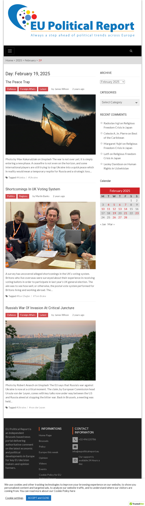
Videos (43, 463)
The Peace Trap (17, 82)
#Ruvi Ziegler (23, 296)
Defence (11, 89)
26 (114, 217)
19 (114, 213)
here (72, 490)
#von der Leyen (37, 407)
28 (125, 217)
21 (125, 213)
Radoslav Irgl (112, 123)
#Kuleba (21, 177)
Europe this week (48, 452)
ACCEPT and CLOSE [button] (38, 497)
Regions (23, 196)
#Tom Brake (39, 296)
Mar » (111, 224)
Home (9, 60)
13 (119, 208)
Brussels (43, 440)
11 (108, 208)
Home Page (45, 435)
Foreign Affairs (27, 89)
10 (103, 208)
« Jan (103, 224)
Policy (42, 446)
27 (119, 217)
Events (43, 469)
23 (136, 213)
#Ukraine (33, 177)
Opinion (43, 457)
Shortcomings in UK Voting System (32, 189)
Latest (43, 89)
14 (125, 208)
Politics (11, 196)
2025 (19, 60)
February (30, 60)
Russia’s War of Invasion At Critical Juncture (39, 308)
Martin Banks (42, 196)
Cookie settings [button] (14, 497)
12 (114, 208)
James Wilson (62, 89)
